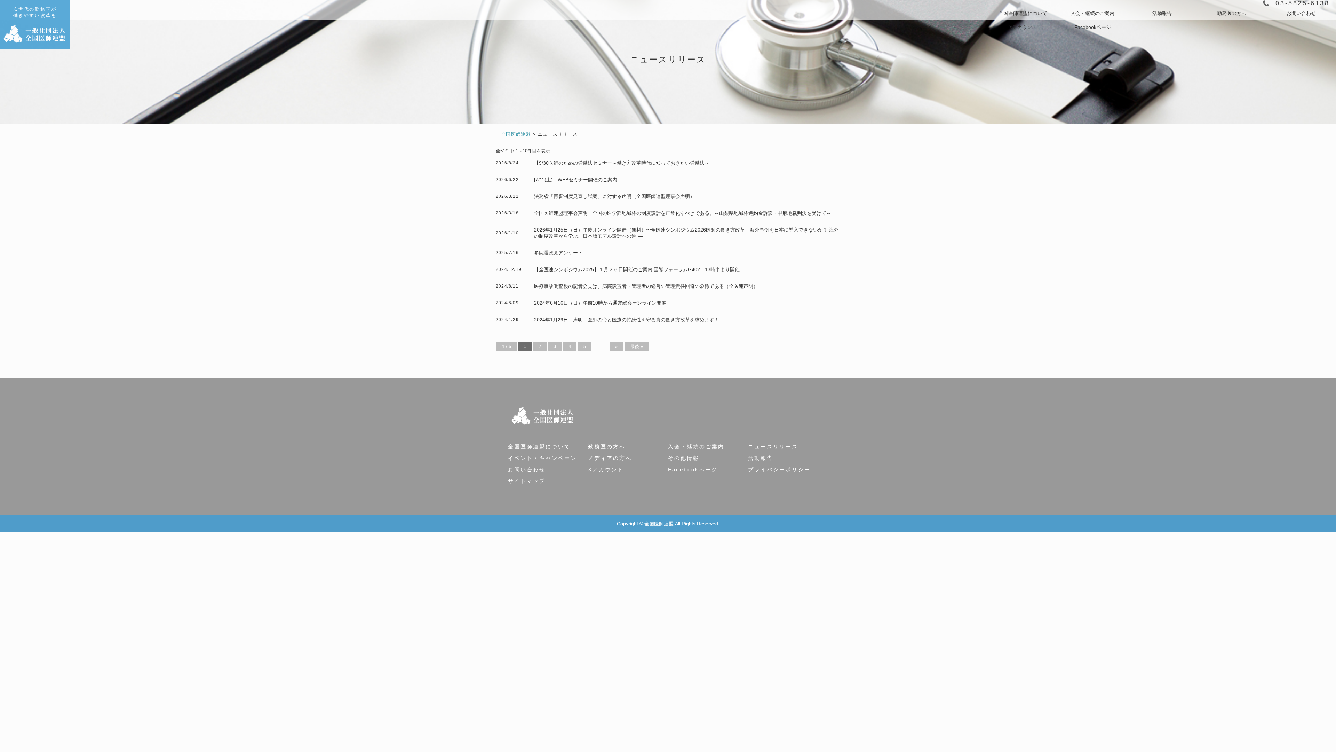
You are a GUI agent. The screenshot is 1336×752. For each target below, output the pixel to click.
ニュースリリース (773, 446)
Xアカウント (1023, 27)
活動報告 (1162, 13)
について (1023, 13)
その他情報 (683, 458)
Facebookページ (1092, 27)
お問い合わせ (1301, 13)
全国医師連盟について (539, 446)
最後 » (636, 346)
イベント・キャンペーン (542, 458)
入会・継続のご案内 (696, 446)
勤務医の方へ (1231, 13)
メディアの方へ (610, 458)
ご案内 (1092, 13)
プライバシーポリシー (779, 469)
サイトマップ (527, 481)
